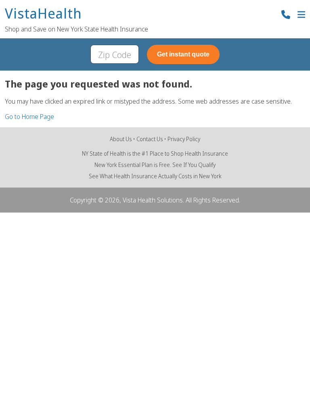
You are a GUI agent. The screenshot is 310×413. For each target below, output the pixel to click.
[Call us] (285, 15)
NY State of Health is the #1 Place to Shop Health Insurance (155, 153)
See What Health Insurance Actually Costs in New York (155, 176)
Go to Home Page (29, 116)
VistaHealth (43, 14)
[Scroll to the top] (17, 395)
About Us (121, 139)
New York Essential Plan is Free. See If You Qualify (155, 165)
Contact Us (149, 139)
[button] (301, 15)
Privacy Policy (184, 139)
